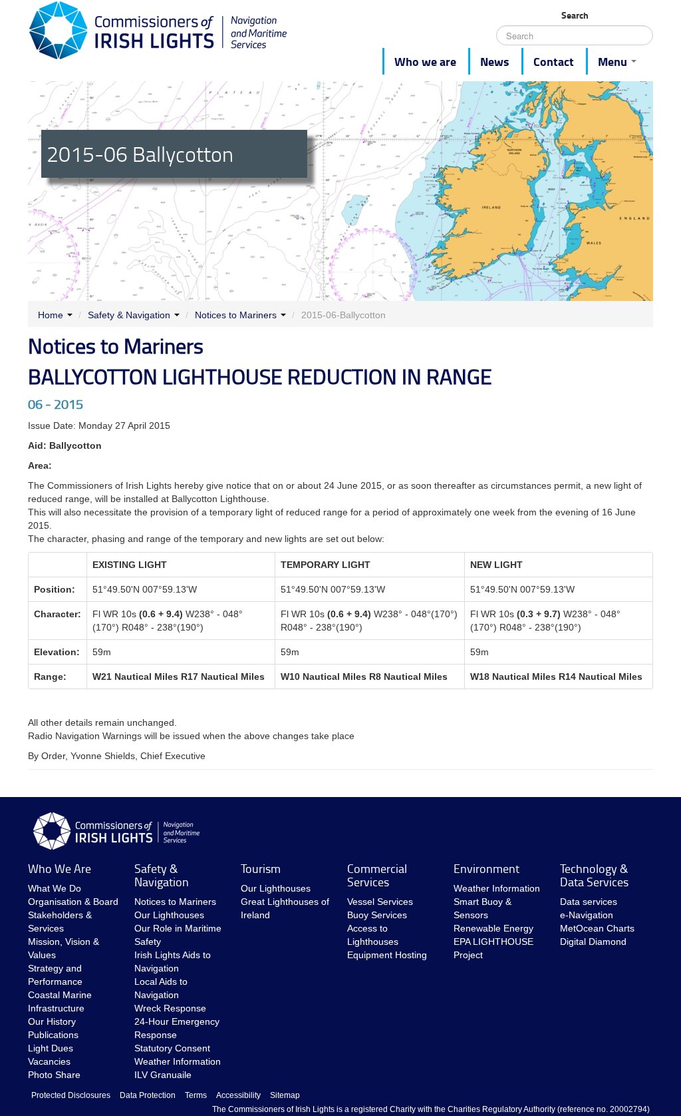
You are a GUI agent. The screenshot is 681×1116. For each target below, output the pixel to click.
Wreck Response (170, 1008)
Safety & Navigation (129, 315)
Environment (486, 868)
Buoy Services (377, 915)
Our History (52, 1021)
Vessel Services (380, 901)
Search (575, 15)
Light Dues (50, 1048)
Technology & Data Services (594, 875)
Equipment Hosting (387, 955)
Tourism (261, 868)
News (494, 61)
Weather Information (177, 1061)
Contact (553, 61)
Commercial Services (377, 875)
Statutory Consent (172, 1048)
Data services (588, 901)
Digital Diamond (593, 941)
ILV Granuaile (163, 1074)
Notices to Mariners (236, 315)
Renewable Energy (493, 928)
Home (50, 315)
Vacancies (49, 1061)
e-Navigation (586, 915)
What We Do (54, 888)
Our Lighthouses (169, 915)
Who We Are (59, 868)
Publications (53, 1034)
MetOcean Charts (597, 928)
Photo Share (54, 1074)
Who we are (425, 61)
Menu (614, 61)
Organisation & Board (73, 901)
